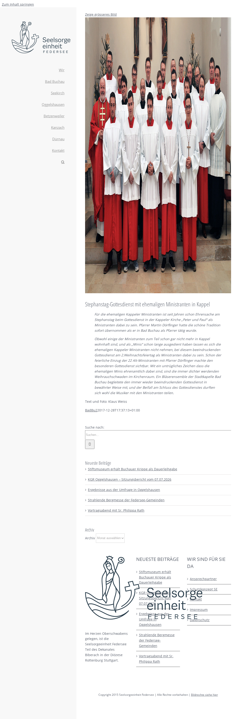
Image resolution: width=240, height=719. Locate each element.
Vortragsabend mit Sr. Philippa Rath (116, 510)
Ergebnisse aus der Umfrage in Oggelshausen (124, 489)
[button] (38, 162)
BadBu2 (91, 410)
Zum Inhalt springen (18, 4)
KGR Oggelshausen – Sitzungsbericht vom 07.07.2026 (129, 479)
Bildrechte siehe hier (204, 695)
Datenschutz (200, 620)
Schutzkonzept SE (204, 589)
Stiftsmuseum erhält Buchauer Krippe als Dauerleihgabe (132, 469)
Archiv (90, 538)
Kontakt (196, 599)
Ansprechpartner (203, 579)
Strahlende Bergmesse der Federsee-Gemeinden (126, 500)
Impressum (199, 609)
